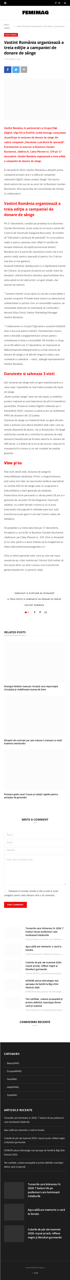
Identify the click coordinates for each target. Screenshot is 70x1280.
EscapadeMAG (14, 1071)
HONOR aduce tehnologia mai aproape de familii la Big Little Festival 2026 (42, 984)
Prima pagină (7, 26)
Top (36, 1273)
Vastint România (34, 605)
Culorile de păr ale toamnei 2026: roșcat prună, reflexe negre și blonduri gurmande (44, 966)
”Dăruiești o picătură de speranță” (34, 593)
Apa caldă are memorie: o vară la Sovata (24, 1130)
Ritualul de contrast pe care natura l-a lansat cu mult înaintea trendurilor (33, 742)
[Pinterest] (40, 612)
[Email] (45, 612)
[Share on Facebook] (7, 69)
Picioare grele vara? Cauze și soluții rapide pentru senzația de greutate (31, 796)
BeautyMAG (13, 1063)
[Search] (65, 2)
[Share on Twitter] (16, 69)
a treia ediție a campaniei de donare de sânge (34, 599)
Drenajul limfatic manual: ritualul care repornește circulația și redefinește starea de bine (31, 688)
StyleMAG (12, 1095)
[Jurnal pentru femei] (35, 13)
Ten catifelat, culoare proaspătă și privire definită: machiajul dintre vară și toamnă (44, 1002)
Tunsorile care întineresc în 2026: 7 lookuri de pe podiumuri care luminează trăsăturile (44, 932)
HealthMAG (11, 34)
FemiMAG (12, 1079)
